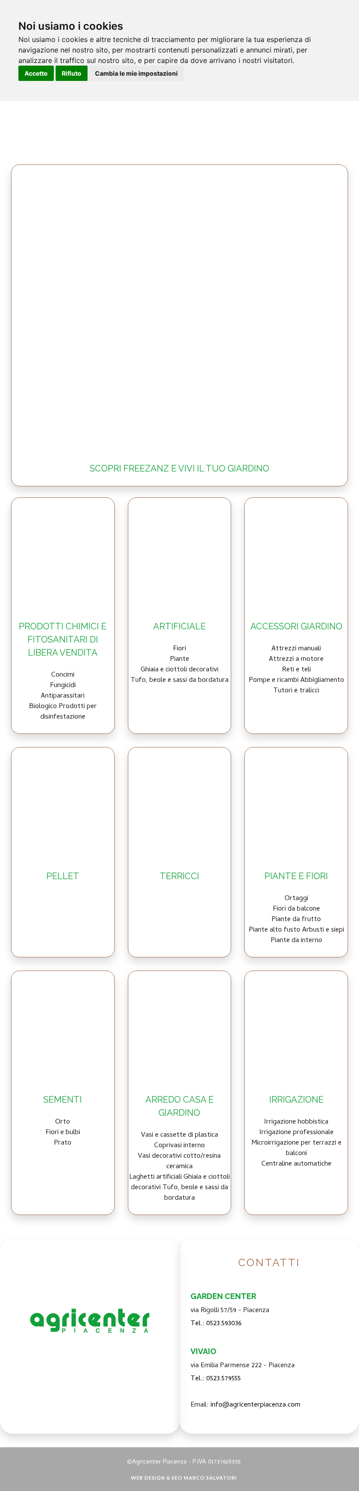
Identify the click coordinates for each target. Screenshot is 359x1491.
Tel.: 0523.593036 (216, 1324)
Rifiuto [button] (71, 73)
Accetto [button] (36, 73)
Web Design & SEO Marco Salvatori (184, 1478)
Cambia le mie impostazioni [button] (136, 73)
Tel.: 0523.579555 (215, 1379)
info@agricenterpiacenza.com (255, 1405)
